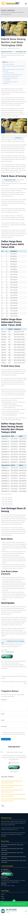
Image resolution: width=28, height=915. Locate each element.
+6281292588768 (6, 871)
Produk (3, 898)
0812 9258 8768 (10, 651)
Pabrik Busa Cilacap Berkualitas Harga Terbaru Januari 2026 (11, 782)
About (2, 896)
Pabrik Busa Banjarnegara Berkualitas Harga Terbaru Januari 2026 (13, 799)
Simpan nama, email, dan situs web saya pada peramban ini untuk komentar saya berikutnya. (14, 733)
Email (3, 720)
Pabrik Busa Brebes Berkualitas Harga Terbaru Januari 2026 (11, 786)
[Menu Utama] (26, 4)
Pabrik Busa (17, 48)
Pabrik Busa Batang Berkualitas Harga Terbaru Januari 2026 (11, 790)
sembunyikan (11, 62)
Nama (3, 713)
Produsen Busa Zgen (10, 179)
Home (2, 894)
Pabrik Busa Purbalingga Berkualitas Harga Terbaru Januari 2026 (13, 795)
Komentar (4, 699)
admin (5, 48)
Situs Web (3, 726)
